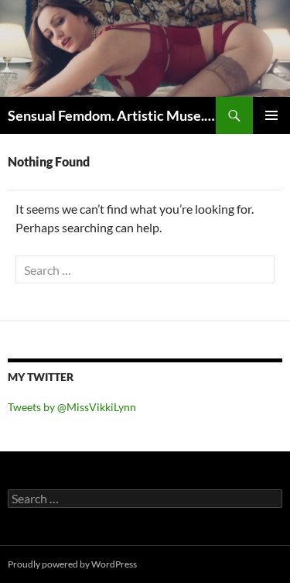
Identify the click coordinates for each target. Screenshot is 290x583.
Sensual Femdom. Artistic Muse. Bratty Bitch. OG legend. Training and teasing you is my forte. (112, 115)
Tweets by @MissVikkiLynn (72, 406)
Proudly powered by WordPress (72, 564)
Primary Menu (271, 115)
